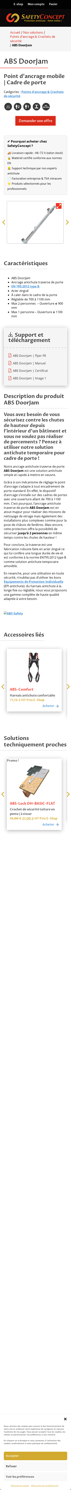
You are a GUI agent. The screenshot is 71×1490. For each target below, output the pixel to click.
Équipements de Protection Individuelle (33, 582)
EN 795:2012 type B (25, 286)
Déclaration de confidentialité (44, 1485)
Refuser (11, 1466)
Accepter (12, 1456)
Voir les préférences (20, 1477)
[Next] (67, 222)
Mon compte (36, 4)
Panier (53, 4)
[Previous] (4, 222)
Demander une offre (35, 121)
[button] (65, 1419)
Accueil (15, 33)
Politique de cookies (20, 1485)
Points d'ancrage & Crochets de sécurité (32, 39)
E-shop (18, 4)
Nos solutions (33, 33)
